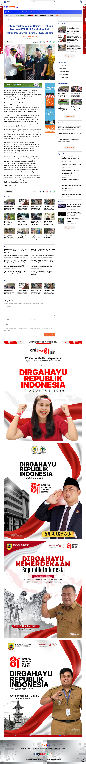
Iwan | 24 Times (27, 36)
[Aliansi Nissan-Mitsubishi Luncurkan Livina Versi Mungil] (61, 221)
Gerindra (58, 15)
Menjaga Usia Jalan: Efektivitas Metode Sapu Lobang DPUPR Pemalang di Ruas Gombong (36, 208)
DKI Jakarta (51, 15)
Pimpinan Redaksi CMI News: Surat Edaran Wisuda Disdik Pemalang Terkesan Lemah (71, 158)
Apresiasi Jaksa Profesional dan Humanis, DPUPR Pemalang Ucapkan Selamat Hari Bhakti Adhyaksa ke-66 (49, 223)
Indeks (23, 748)
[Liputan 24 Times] (11, 7)
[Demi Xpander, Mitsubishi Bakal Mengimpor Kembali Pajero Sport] (62, 206)
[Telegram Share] (50, 42)
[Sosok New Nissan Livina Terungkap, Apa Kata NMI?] (62, 214)
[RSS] (51, 754)
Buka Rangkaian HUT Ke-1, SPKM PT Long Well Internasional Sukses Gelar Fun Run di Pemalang (9, 208)
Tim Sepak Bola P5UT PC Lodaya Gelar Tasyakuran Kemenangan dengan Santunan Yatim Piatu (76, 108)
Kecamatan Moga (63, 77)
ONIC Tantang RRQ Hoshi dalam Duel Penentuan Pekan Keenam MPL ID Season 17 (76, 95)
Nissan (36, 15)
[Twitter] (38, 754)
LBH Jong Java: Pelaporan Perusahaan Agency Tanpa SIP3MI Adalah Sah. (71, 179)
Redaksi (28, 748)
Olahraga (46, 11)
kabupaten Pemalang (64, 74)
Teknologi (33, 11)
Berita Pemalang (63, 68)
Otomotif (40, 11)
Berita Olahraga (20, 15)
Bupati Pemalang (63, 65)
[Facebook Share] (40, 42)
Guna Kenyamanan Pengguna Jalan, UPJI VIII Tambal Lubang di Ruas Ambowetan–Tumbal (22, 223)
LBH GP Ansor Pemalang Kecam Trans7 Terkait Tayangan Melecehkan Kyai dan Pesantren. (71, 172)
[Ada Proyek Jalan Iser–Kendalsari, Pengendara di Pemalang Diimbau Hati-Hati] (49, 231)
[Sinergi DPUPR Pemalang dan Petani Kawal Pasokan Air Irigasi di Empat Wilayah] (9, 231)
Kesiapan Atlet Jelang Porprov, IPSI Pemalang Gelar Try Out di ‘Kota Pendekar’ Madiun (63, 108)
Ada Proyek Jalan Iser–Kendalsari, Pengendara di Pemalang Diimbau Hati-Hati (49, 237)
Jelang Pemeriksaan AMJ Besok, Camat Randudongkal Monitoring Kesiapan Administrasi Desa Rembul (36, 237)
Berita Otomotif (9, 15)
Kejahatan (28, 15)
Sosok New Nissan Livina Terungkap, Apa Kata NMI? (74, 213)
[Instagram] (44, 754)
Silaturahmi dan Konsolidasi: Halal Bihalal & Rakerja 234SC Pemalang (71, 193)
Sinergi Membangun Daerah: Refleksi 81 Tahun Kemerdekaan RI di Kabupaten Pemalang (22, 208)
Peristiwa (27, 11)
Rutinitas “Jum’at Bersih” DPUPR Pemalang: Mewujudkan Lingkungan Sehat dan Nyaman (9, 223)
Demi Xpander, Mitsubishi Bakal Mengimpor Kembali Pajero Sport (74, 206)
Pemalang (34, 36)
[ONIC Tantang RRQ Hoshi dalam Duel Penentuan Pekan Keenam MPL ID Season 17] (76, 89)
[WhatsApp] (48, 754)
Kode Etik (34, 748)
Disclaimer (49, 748)
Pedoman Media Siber (59, 748)
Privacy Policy (42, 748)
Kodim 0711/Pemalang (64, 71)
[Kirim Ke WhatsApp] (54, 42)
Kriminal (15, 11)
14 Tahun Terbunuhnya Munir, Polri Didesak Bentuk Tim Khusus (69, 134)
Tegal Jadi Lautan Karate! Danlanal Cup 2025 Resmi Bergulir (71, 165)
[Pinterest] (41, 754)
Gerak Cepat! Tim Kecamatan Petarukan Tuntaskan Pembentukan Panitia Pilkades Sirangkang (23, 237)
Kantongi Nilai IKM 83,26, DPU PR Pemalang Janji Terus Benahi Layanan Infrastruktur (49, 208)
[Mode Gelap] (80, 2)
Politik (21, 11)
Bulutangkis (43, 15)
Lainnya (52, 11)
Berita (9, 11)
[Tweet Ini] (43, 42)
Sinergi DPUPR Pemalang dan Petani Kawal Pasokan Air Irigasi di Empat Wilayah (9, 237)
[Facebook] (35, 754)
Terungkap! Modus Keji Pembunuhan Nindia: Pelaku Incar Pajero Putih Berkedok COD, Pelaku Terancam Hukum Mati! (69, 127)
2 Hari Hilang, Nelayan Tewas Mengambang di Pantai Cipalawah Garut (69, 140)
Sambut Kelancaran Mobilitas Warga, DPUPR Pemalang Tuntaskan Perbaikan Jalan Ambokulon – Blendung (36, 223)
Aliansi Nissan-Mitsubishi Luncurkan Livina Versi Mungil (73, 220)
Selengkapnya (69, 56)
